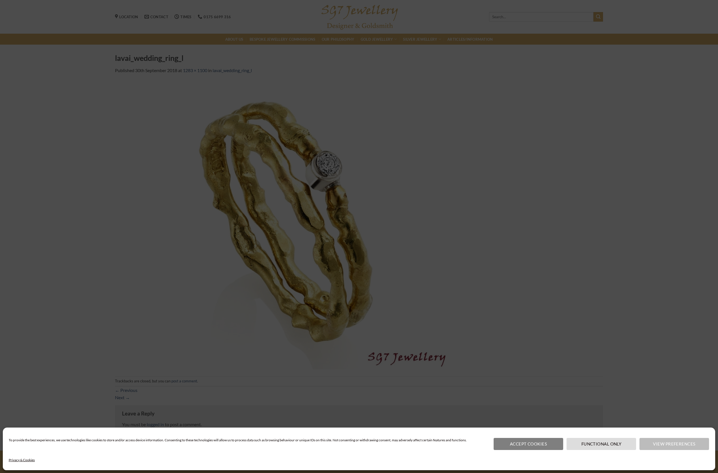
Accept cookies (528, 443)
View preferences (674, 443)
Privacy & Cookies (22, 460)
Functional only (601, 443)
